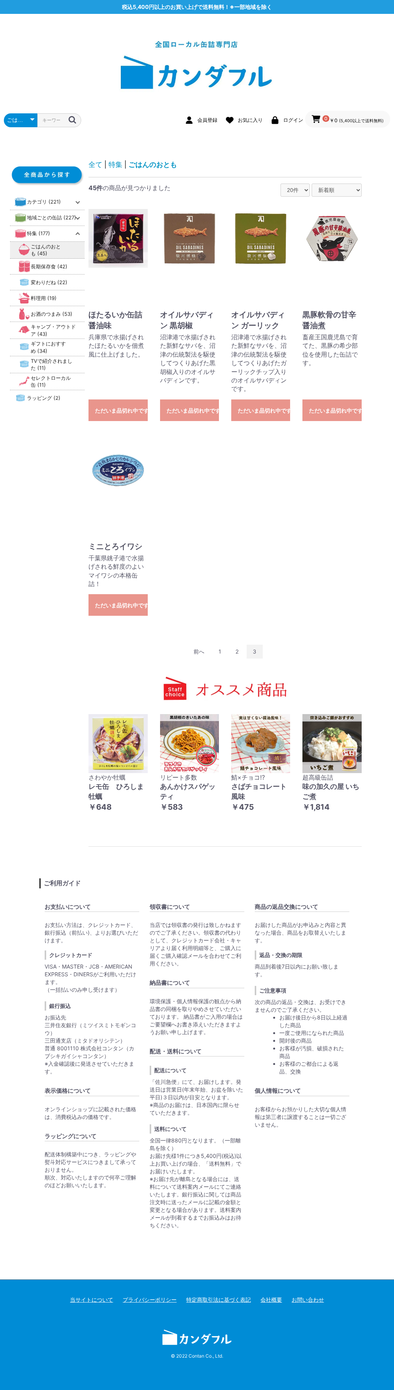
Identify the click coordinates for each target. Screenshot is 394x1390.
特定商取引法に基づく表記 (218, 1299)
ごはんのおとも (153, 164)
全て (95, 164)
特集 (115, 164)
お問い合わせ (308, 1299)
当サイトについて (91, 1299)
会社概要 (271, 1299)
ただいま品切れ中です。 (121, 411)
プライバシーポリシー (150, 1299)
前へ (199, 651)
